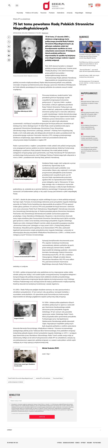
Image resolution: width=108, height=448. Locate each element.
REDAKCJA (77, 442)
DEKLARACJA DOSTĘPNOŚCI (68, 442)
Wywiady (20, 13)
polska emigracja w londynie (15, 382)
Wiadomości (45, 33)
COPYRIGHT (83, 442)
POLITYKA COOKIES (97, 442)
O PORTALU (59, 442)
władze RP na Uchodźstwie (43, 378)
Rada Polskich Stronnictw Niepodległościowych (20, 378)
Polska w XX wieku (31, 13)
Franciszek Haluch (58, 378)
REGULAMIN (89, 442)
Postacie (52, 13)
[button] (100, 430)
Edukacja (89, 13)
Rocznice (43, 13)
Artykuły (69, 13)
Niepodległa (79, 13)
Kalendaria (60, 13)
